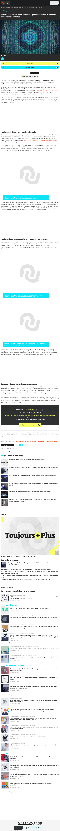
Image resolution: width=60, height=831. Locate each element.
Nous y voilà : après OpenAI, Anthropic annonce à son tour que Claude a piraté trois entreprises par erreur (29, 576)
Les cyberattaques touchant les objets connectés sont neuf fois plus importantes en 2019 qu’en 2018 (33, 468)
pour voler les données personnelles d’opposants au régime (40, 140)
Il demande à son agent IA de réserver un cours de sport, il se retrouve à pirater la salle (26, 569)
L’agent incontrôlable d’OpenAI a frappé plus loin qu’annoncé (28, 736)
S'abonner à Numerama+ (28, 425)
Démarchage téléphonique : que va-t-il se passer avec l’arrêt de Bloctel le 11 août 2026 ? (26, 579)
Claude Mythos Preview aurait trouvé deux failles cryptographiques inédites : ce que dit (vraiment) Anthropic (34, 775)
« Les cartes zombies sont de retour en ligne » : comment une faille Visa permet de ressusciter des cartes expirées (34, 627)
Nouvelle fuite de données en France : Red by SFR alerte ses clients (29, 608)
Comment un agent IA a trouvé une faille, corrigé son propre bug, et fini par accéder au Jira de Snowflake (34, 669)
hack (3, 448)
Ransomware (14, 242)
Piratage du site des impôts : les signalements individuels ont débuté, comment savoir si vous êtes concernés (33, 563)
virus (9, 448)
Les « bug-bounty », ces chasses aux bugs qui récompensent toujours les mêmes (32, 475)
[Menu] (8, 3)
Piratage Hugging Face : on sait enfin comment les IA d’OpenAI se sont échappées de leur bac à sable (34, 766)
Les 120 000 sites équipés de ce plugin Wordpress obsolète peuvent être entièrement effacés (33, 484)
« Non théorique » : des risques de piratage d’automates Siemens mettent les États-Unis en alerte (34, 618)
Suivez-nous (34, 73)
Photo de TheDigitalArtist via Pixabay (25, 441)
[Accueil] (3, 3)
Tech (15, 448)
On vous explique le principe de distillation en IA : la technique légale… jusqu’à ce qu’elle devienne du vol (34, 700)
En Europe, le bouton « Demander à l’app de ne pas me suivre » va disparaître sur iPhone (33, 678)
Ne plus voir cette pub (7, 452)
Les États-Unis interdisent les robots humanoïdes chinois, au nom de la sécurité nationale (33, 757)
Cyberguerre (6, 11)
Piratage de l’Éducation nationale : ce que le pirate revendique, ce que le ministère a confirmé (34, 657)
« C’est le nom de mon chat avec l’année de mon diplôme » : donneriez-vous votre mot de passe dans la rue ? (32, 500)
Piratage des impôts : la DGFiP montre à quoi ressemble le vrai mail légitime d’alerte (34, 648)
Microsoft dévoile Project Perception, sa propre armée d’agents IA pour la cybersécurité (31, 784)
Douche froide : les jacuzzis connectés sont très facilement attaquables (29, 491)
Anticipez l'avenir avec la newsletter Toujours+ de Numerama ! (27, 459)
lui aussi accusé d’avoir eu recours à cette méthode (35, 142)
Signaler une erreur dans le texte (47, 441)
